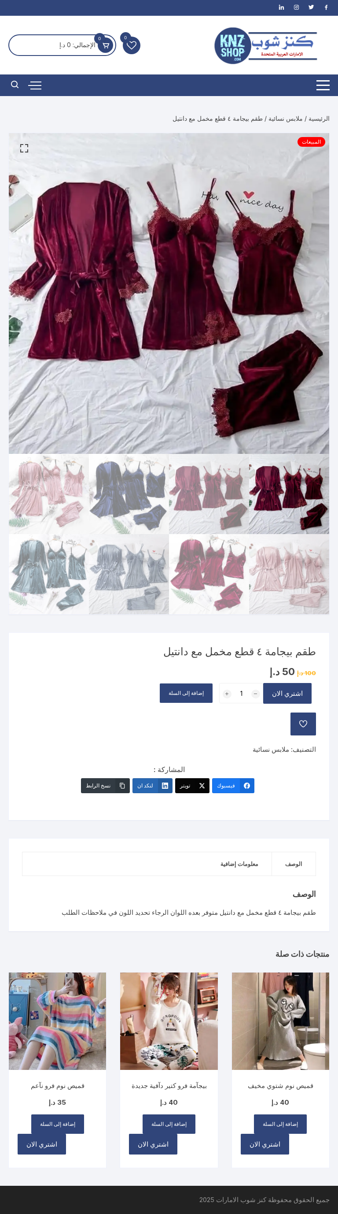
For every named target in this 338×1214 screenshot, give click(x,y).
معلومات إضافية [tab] (239, 863)
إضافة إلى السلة (186, 693)
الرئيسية (319, 118)
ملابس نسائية (285, 118)
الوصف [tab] (293, 863)
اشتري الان (287, 693)
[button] (24, 148)
